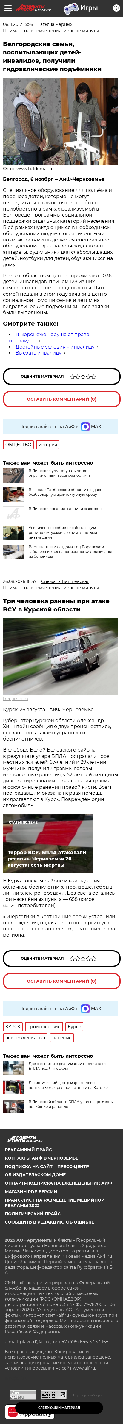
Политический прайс (33, 1213)
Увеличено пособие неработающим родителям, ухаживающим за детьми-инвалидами (64, 533)
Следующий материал (59, 1408)
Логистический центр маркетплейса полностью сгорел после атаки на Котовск (69, 1085)
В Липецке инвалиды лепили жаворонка (67, 508)
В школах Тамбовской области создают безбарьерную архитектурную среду (66, 492)
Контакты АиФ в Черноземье (41, 1158)
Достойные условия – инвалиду (55, 347)
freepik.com (15, 698)
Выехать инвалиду (38, 353)
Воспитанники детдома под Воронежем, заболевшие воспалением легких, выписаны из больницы (70, 552)
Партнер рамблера (87, 1395)
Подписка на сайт (29, 1166)
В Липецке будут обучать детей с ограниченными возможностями (59, 473)
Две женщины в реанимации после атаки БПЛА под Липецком (67, 1066)
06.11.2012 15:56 (18, 24)
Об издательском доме (35, 1174)
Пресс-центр (73, 1166)
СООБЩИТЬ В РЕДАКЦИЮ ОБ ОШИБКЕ (49, 1222)
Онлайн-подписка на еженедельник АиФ (58, 1183)
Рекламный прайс (28, 1149)
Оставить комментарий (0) (61, 399)
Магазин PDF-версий (31, 1191)
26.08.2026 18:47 (19, 581)
